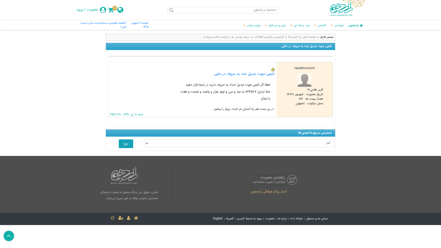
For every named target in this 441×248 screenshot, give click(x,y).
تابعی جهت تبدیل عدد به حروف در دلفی (244, 74)
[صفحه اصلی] (136, 218)
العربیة (230, 218)
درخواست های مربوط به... (216, 36)
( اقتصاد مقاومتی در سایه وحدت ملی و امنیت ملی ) (103, 25)
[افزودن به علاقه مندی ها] (112, 218)
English (218, 218)
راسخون (353, 25)
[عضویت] (120, 218)
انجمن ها (293, 36)
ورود (79, 10)
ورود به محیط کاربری (249, 218)
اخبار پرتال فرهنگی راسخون (269, 191)
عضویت (92, 10)
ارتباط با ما (296, 218)
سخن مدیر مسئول (317, 218)
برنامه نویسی (242, 36)
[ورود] (128, 218)
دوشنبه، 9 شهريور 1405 (139, 25)
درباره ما (282, 218)
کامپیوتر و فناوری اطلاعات (269, 36)
